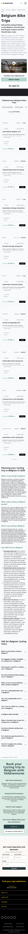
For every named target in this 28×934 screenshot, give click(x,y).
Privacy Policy (8, 923)
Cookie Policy (20, 926)
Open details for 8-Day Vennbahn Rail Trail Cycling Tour (14, 170)
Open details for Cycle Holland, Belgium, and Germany (14, 132)
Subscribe (14, 868)
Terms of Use (20, 923)
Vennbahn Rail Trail (10, 551)
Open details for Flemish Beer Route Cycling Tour (14, 361)
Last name (17, 854)
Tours (2, 10)
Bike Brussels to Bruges (11, 618)
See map (6, 128)
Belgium (14, 10)
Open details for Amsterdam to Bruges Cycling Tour (14, 209)
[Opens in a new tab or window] (2, 917)
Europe (8, 10)
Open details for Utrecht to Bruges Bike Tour (14, 323)
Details (22, 149)
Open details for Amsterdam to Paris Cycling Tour (14, 438)
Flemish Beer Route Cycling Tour (14, 568)
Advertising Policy (8, 926)
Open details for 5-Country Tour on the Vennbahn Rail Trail (14, 400)
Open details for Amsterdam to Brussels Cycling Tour (14, 285)
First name (5, 854)
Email (4, 861)
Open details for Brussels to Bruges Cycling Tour (14, 247)
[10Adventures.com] (7, 3)
